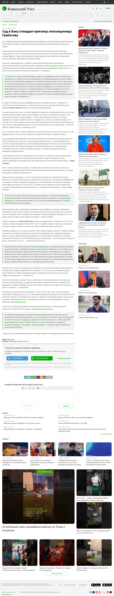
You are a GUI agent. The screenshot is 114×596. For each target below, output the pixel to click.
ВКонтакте (26, 325)
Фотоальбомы (77, 2)
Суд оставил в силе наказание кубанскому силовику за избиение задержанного (42, 462)
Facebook (7, 325)
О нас (60, 584)
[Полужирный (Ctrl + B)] (22, 388)
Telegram (26, 320)
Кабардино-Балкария (87, 13)
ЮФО (13, 18)
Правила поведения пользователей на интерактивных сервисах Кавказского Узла (39, 592)
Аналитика (30, 2)
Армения (32, 13)
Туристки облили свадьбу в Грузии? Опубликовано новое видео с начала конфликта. (19, 569)
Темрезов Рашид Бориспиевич (88, 268)
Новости (5, 2)
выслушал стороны (56, 66)
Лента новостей (13, 24)
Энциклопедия (42, 2)
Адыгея (17, 13)
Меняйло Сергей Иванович (87, 293)
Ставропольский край (89, 15)
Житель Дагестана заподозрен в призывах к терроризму (23, 429)
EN (111, 2)
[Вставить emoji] (38, 388)
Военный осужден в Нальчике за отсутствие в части (22, 423)
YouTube (18, 327)
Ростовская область (57, 15)
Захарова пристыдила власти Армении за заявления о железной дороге (92, 155)
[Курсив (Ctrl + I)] (26, 388)
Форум (52, 2)
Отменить (66, 406)
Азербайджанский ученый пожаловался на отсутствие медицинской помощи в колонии (69, 462)
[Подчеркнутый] (30, 388)
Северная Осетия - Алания (70, 15)
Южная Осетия (105, 15)
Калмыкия (96, 13)
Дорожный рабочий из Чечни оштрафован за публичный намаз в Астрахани (14, 462)
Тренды (20, 2)
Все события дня (106, 434)
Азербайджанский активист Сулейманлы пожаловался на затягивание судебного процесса (92, 225)
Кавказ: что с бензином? (11, 21)
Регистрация (28, 406)
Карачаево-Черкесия (8, 15)
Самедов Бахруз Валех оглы (88, 317)
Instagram (16, 325)
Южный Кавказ (6, 18)
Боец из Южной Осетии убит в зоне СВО (72, 423)
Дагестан (70, 13)
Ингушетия (77, 13)
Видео (67, 2)
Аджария (11, 13)
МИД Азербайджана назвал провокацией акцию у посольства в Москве (92, 120)
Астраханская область (41, 13)
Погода (87, 2)
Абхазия (5, 13)
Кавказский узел (17, 63)
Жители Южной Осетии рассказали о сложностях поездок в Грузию (91, 188)
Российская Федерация (44, 15)
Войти (108, 8)
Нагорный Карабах (32, 15)
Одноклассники (38, 325)
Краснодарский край (20, 15)
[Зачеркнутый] (33, 388)
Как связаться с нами (70, 584)
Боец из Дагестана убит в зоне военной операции (75, 417)
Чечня (97, 15)
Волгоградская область (55, 13)
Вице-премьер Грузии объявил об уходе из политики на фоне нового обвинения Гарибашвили (93, 50)
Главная (4, 24)
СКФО (80, 15)
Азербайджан (24, 13)
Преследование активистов (42, 309)
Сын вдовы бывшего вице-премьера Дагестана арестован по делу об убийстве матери (82, 430)
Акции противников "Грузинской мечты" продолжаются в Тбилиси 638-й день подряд (93, 86)
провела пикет (44, 247)
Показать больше (57, 573)
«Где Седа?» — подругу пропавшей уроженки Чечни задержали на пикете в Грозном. (92, 499)
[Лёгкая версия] (104, 2)
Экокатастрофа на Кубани (104, 21)
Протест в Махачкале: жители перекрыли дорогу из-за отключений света (93, 532)
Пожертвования (83, 584)
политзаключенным (18, 302)
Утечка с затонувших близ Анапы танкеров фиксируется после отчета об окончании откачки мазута (98, 462)
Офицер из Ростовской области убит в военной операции (23, 417)
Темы (13, 2)
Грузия (64, 13)
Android (29, 315)
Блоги (60, 2)
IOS (35, 315)
